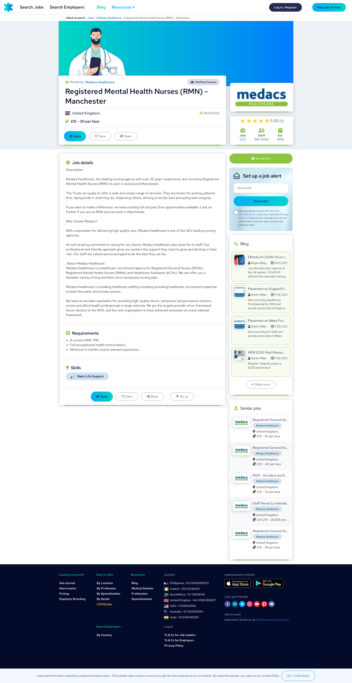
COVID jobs (104, 604)
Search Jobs (32, 7)
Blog (101, 7)
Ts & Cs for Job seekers (180, 635)
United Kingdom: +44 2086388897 (193, 600)
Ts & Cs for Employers (179, 640)
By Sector (103, 599)
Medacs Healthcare (109, 18)
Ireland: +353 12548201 (184, 589)
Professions (140, 593)
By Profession (106, 588)
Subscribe (261, 201)
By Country (104, 635)
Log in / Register (285, 7)
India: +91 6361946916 (184, 617)
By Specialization (108, 593)
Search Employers (67, 7)
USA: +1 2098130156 (183, 606)
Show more (262, 384)
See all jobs (263, 158)
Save (102, 136)
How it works (67, 588)
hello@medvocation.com (272, 620)
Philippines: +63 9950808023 (189, 583)
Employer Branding (72, 599)
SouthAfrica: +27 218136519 (187, 594)
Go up (184, 396)
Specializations (142, 599)
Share (127, 136)
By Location (105, 583)
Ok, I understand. (298, 676)
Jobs (91, 18)
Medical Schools (142, 588)
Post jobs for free (329, 7)
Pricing (64, 593)
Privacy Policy (174, 645)
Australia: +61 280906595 (186, 611)
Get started (67, 583)
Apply (77, 136)
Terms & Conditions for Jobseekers (259, 212)
